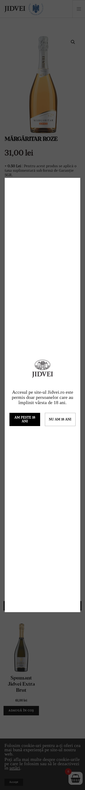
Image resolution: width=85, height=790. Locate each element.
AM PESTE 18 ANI (24, 419)
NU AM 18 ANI (60, 419)
